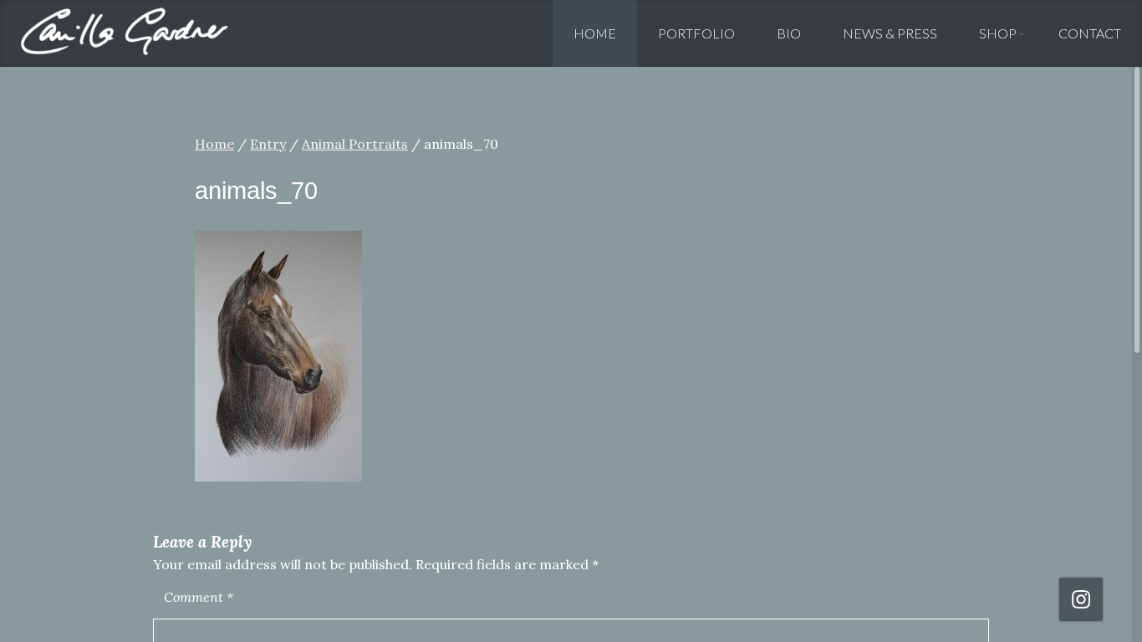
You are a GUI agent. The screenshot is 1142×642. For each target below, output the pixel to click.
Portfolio (696, 33)
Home (595, 33)
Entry (268, 143)
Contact (1089, 33)
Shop (998, 33)
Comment (198, 596)
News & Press (890, 33)
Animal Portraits (355, 143)
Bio (789, 33)
